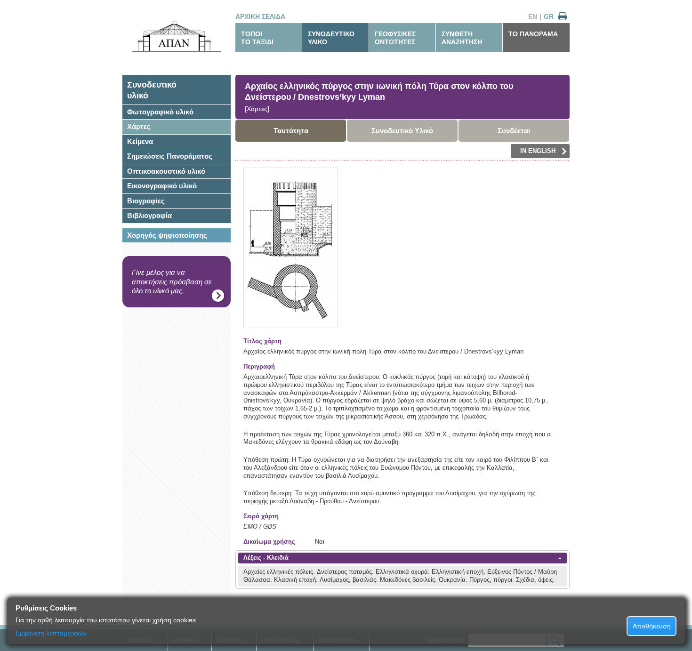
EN (532, 16)
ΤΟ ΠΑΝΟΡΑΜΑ (533, 34)
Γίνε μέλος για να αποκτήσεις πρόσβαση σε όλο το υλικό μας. (172, 281)
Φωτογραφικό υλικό (160, 112)
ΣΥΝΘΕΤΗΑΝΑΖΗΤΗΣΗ (462, 38)
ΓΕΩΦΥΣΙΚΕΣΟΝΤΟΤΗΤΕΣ (395, 38)
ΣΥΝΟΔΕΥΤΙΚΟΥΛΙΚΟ (331, 38)
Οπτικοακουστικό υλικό (166, 171)
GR (549, 16)
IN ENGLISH (537, 150)
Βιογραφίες (146, 201)
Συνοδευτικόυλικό (152, 90)
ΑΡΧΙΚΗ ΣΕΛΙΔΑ (260, 16)
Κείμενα (140, 141)
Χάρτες (139, 126)
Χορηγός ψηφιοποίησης (167, 235)
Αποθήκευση (652, 626)
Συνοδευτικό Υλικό (402, 131)
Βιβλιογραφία (149, 215)
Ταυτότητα (291, 131)
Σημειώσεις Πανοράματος (169, 156)
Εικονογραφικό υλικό (162, 186)
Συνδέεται (514, 131)
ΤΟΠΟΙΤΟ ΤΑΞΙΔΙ (257, 38)
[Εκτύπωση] (562, 17)
